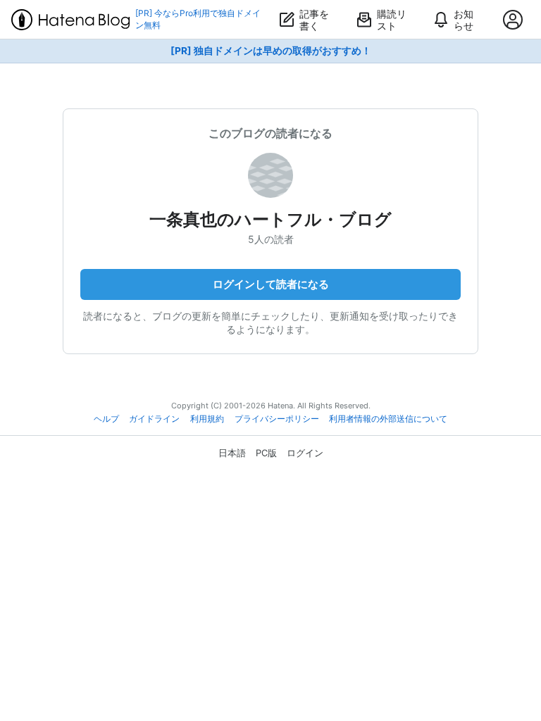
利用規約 (207, 419)
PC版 (266, 452)
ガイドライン (154, 419)
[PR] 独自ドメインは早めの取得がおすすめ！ (270, 50)
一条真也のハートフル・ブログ (270, 219)
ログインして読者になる (271, 284)
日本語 (232, 452)
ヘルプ (106, 419)
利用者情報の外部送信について (388, 419)
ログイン (305, 452)
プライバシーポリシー (277, 419)
